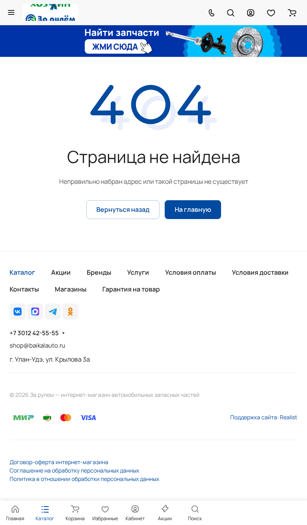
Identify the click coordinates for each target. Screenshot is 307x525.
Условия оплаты (190, 272)
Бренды (99, 272)
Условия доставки (260, 272)
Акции (61, 272)
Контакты (24, 289)
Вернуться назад (123, 209)
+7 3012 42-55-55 (34, 333)
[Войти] (250, 12)
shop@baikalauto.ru (37, 345)
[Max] (35, 312)
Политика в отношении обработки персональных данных (84, 479)
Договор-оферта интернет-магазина (59, 462)
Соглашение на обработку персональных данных (74, 470)
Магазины (70, 289)
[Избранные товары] (271, 12)
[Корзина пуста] (292, 12)
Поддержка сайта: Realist (263, 417)
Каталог (22, 272)
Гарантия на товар (131, 289)
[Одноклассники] (70, 312)
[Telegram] (53, 312)
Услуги (138, 272)
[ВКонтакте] (18, 312)
